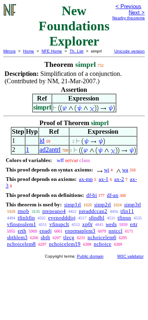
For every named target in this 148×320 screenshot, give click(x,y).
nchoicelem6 (102, 237)
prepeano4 (54, 211)
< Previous (128, 6)
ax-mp (86, 179)
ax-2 (119, 179)
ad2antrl (49, 149)
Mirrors (9, 51)
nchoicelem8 (21, 244)
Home (28, 51)
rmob (23, 211)
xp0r (87, 224)
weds (111, 224)
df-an (112, 195)
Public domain (90, 256)
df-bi (91, 195)
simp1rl (72, 204)
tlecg (68, 237)
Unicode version (129, 51)
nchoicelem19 (65, 244)
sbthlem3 (17, 237)
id (41, 140)
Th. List (76, 51)
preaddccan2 (93, 211)
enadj (45, 231)
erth (22, 231)
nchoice (102, 244)
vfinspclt (59, 224)
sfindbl (96, 218)
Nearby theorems (128, 18)
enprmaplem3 (80, 231)
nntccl (116, 231)
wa (125, 170)
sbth (45, 237)
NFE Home (52, 51)
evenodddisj (62, 218)
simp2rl (102, 204)
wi (106, 170)
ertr (133, 224)
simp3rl (132, 204)
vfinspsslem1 (21, 224)
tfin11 (127, 211)
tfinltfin (26, 218)
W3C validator (130, 256)
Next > (137, 12)
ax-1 (104, 179)
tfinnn (124, 218)
